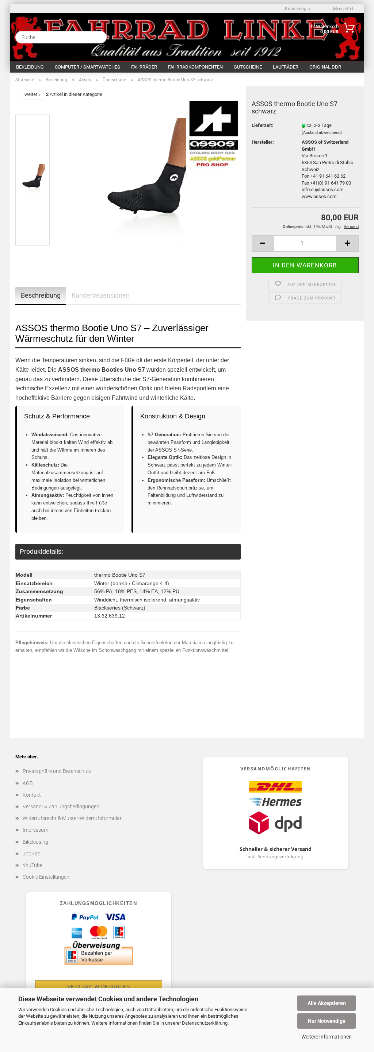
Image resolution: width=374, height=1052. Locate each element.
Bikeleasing (35, 842)
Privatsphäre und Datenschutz (57, 771)
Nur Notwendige (327, 1021)
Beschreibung (41, 295)
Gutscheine (248, 67)
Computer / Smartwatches (87, 67)
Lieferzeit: (262, 125)
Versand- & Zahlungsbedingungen (61, 806)
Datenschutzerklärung (205, 1023)
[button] (263, 243)
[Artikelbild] (149, 182)
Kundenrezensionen (101, 295)
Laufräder (285, 67)
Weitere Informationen (326, 1037)
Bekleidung (30, 67)
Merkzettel (342, 8)
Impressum (35, 830)
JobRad (32, 853)
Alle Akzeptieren (327, 1003)
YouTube (32, 865)
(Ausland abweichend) (322, 132)
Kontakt (32, 795)
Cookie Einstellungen (46, 877)
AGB (28, 783)
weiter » (32, 94)
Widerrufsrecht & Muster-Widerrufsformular (72, 818)
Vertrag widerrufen (98, 987)
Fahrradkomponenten (195, 67)
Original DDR (325, 67)
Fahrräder (144, 67)
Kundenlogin (297, 8)
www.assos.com (319, 196)
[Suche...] (98, 37)
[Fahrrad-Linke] (166, 35)
